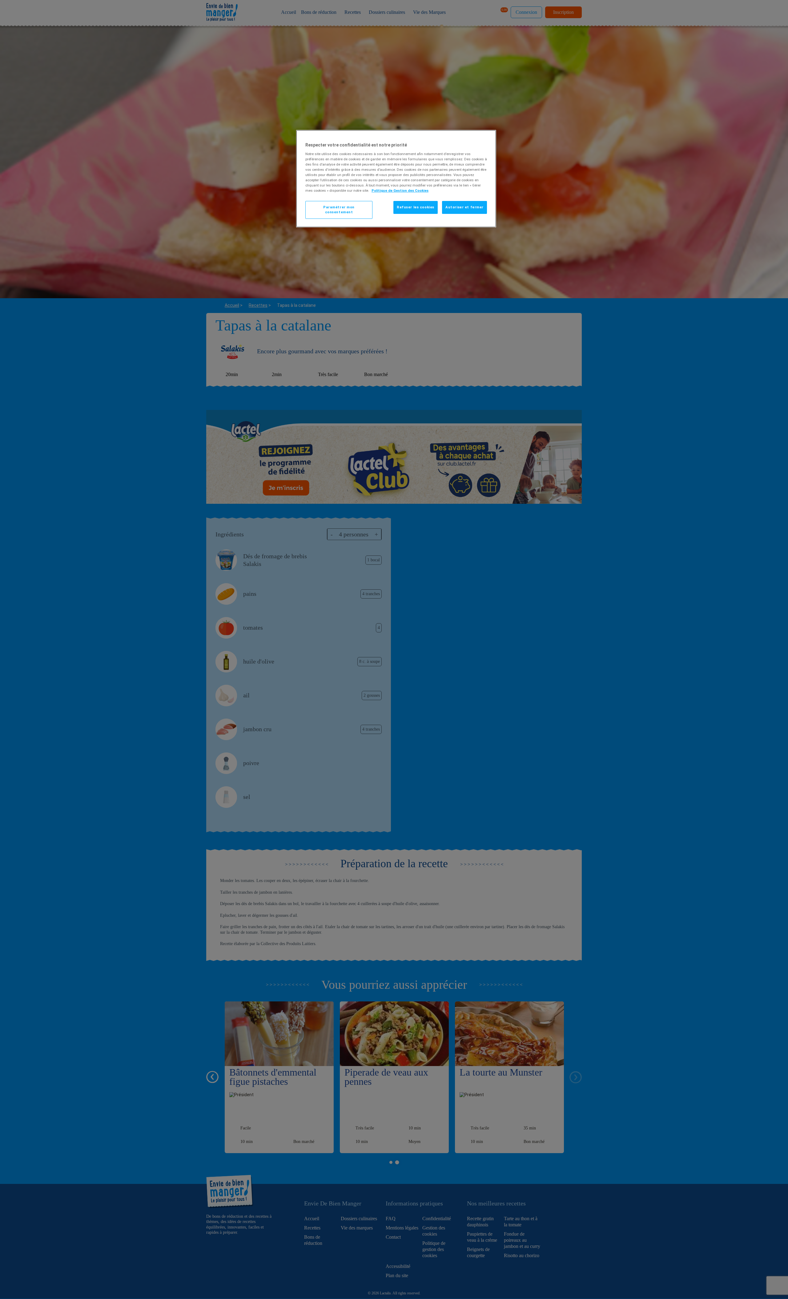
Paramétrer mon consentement (339, 209)
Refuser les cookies (415, 207)
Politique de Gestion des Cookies (400, 190)
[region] (396, 178)
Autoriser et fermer (464, 207)
